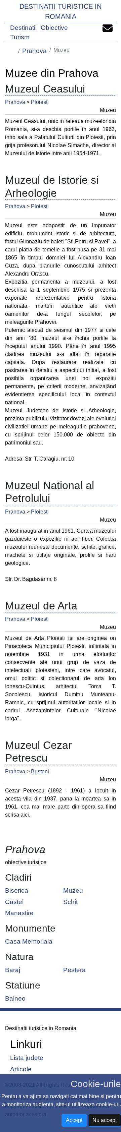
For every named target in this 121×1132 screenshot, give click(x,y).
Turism (20, 37)
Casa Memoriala (28, 941)
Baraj (12, 969)
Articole (21, 1068)
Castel (14, 901)
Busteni (40, 771)
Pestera (74, 969)
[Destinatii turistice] (12, 50)
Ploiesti (40, 102)
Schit (70, 901)
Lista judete (26, 1057)
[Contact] (108, 27)
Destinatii (23, 27)
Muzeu (73, 890)
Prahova (34, 50)
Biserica (16, 890)
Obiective (54, 27)
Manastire (19, 912)
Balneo (15, 998)
